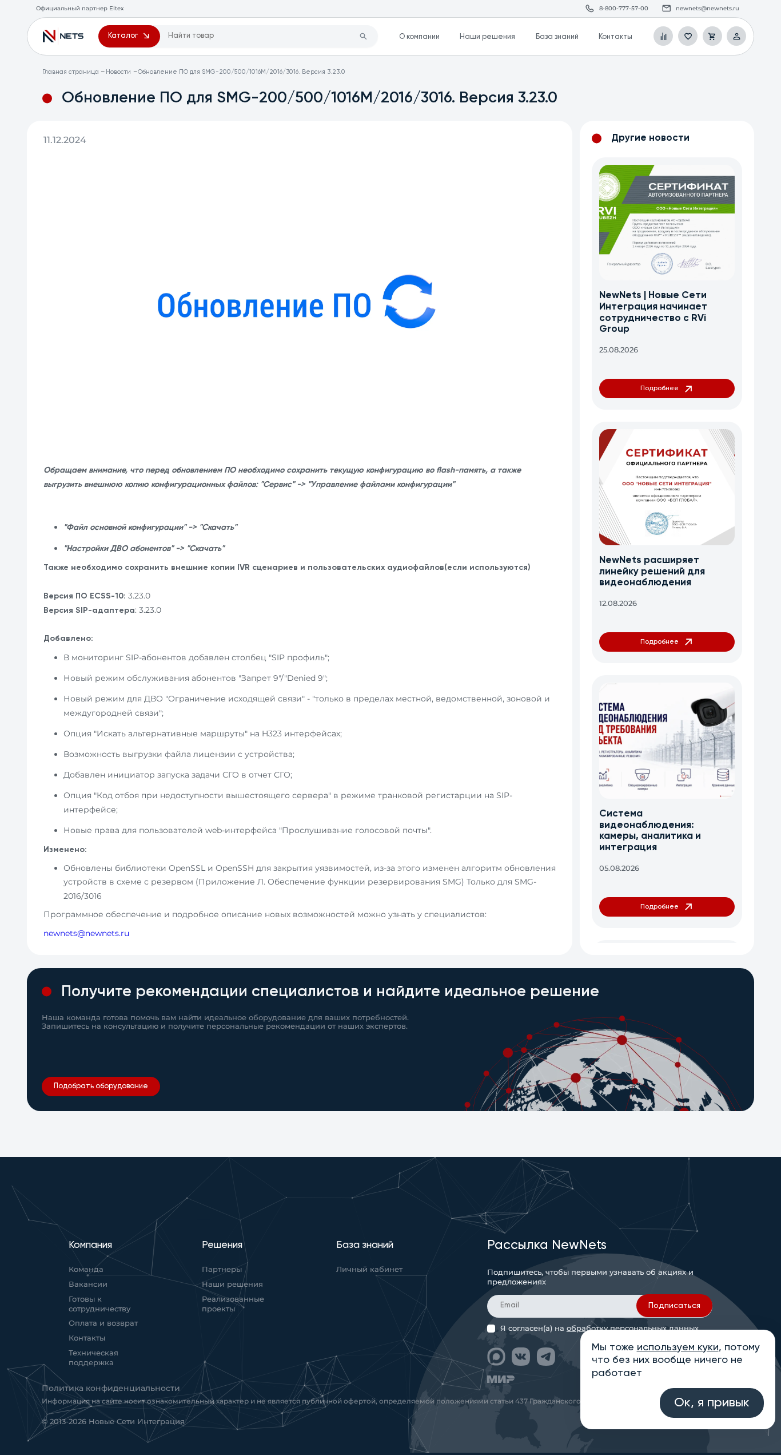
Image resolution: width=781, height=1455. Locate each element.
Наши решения (487, 37)
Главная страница (70, 72)
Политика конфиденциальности (111, 1388)
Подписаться (674, 1306)
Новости (118, 72)
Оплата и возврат (103, 1323)
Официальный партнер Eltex (63, 36)
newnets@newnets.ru (86, 933)
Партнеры (222, 1270)
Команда (86, 1270)
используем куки (678, 1347)
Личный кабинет (369, 1270)
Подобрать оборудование (101, 1086)
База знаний (557, 37)
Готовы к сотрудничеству (99, 1304)
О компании (419, 37)
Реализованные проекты (233, 1304)
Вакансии (88, 1284)
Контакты (615, 37)
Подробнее (659, 388)
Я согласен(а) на (599, 1329)
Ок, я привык (712, 1403)
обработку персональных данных (633, 1328)
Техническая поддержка (93, 1358)
